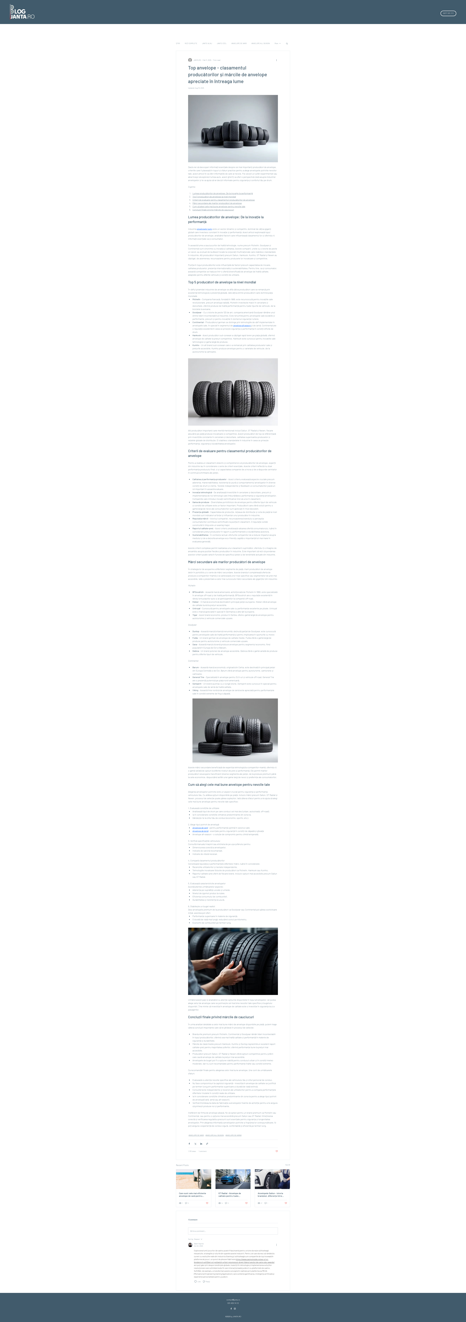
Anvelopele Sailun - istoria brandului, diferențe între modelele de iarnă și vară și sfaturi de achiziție (271, 1194)
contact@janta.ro (233, 1300)
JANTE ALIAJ (207, 43)
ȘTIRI (178, 43)
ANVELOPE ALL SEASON (260, 43)
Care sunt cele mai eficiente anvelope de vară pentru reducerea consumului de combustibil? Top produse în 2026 (192, 1194)
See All (287, 1165)
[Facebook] (231, 1308)
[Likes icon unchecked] (195, 1281)
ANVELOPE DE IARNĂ (233, 1135)
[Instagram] (235, 1308)
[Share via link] (207, 1144)
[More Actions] (276, 1244)
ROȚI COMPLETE (191, 43)
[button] (448, 13)
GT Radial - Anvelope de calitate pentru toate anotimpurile (229, 1194)
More (276, 43)
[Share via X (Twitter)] (195, 1144)
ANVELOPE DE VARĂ (239, 43)
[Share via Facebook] (189, 1144)
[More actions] (276, 60)
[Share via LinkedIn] (201, 1144)
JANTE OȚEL (222, 43)
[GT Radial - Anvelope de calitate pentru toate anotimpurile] (233, 1179)
